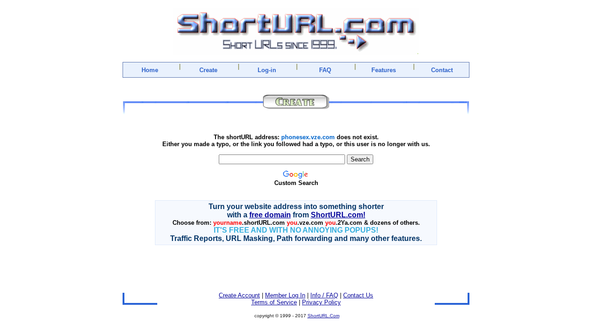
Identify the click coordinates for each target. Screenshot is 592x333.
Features (383, 70)
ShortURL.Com (323, 315)
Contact (442, 70)
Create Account (239, 295)
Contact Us (358, 295)
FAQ (325, 70)
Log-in (267, 70)
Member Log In (285, 295)
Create (208, 70)
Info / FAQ (324, 295)
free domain (270, 215)
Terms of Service (274, 302)
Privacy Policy (321, 302)
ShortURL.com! (338, 215)
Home (150, 70)
